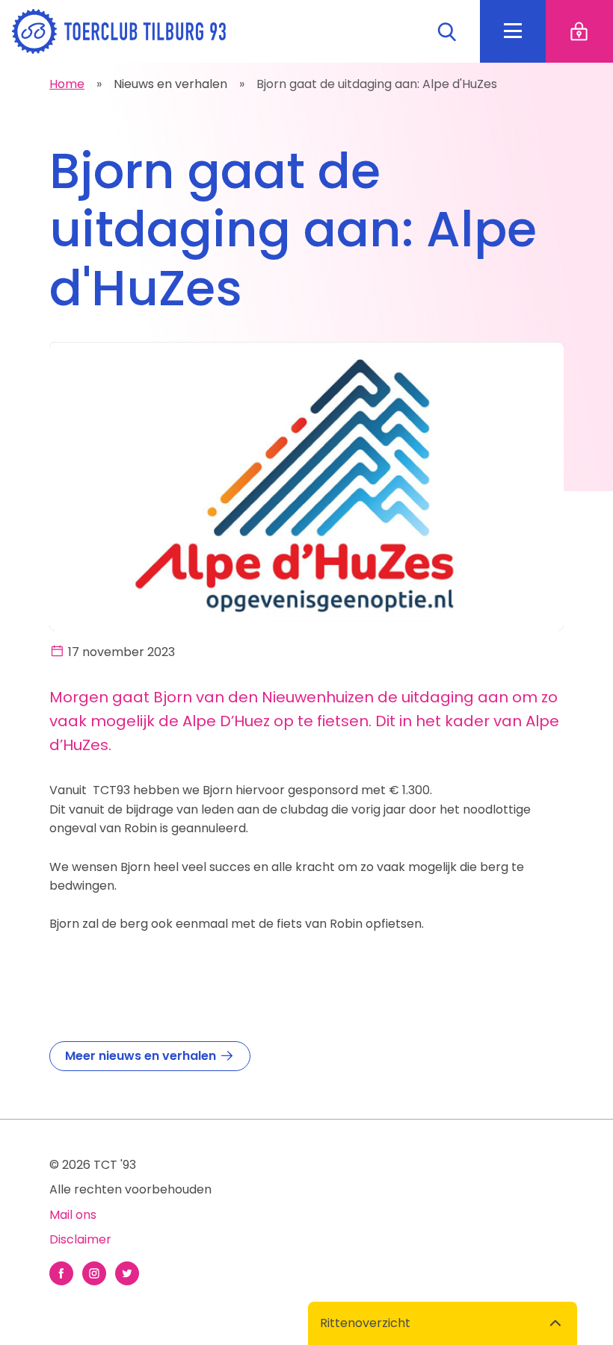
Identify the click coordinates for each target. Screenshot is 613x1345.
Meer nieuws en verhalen (142, 1055)
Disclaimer (80, 1239)
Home (66, 84)
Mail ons (72, 1214)
